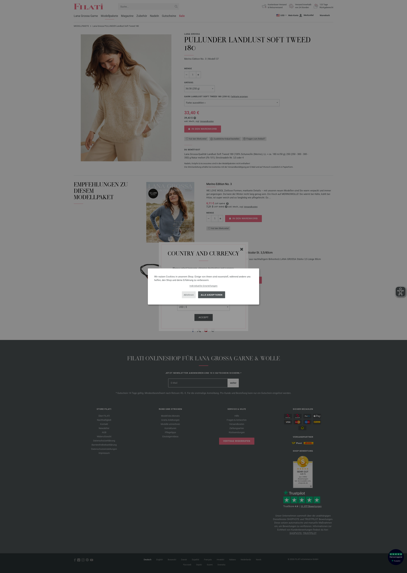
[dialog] (203, 287)
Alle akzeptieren (212, 294)
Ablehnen (189, 294)
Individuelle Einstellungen (204, 286)
